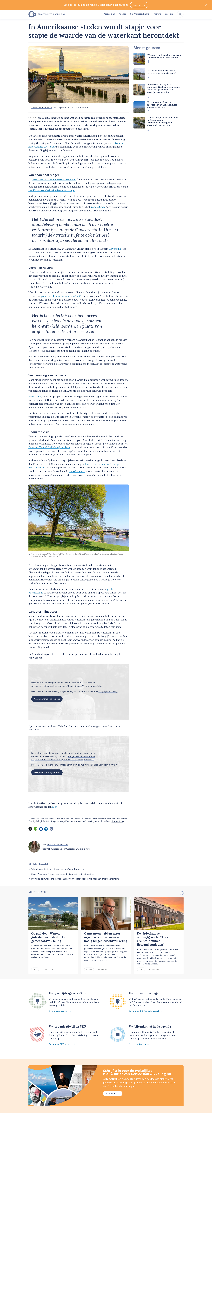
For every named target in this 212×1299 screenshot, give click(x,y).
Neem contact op (137, 1044)
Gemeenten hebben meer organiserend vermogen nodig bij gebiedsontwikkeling (105, 937)
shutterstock (54, 556)
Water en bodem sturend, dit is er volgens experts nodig (162, 71)
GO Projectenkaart (139, 14)
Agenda (122, 14)
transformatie (77, 471)
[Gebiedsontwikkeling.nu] (64, 14)
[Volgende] (182, 893)
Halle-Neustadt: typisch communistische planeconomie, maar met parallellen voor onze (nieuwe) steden (163, 88)
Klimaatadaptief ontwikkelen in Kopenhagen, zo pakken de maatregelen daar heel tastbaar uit (162, 121)
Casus (35, 969)
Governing (115, 248)
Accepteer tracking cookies (47, 698)
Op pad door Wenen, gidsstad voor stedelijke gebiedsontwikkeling (48, 937)
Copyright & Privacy (108, 691)
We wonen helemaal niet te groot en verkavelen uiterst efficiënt (164, 56)
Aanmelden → (113, 1093)
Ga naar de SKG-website (61, 1044)
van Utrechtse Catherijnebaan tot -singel (51, 190)
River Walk (35, 396)
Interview (89, 969)
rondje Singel (98, 206)
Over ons (169, 14)
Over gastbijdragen (58, 1011)
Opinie (141, 969)
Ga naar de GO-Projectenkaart (144, 1011)
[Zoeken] (180, 14)
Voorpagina (109, 14)
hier (54, 806)
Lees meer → (139, 5)
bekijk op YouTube (85, 686)
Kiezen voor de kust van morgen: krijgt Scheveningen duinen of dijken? (162, 105)
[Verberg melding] (206, 5)
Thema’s (156, 14)
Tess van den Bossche (41, 107)
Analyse (33, 117)
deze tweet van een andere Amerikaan (54, 179)
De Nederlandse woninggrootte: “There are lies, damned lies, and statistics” (153, 939)
